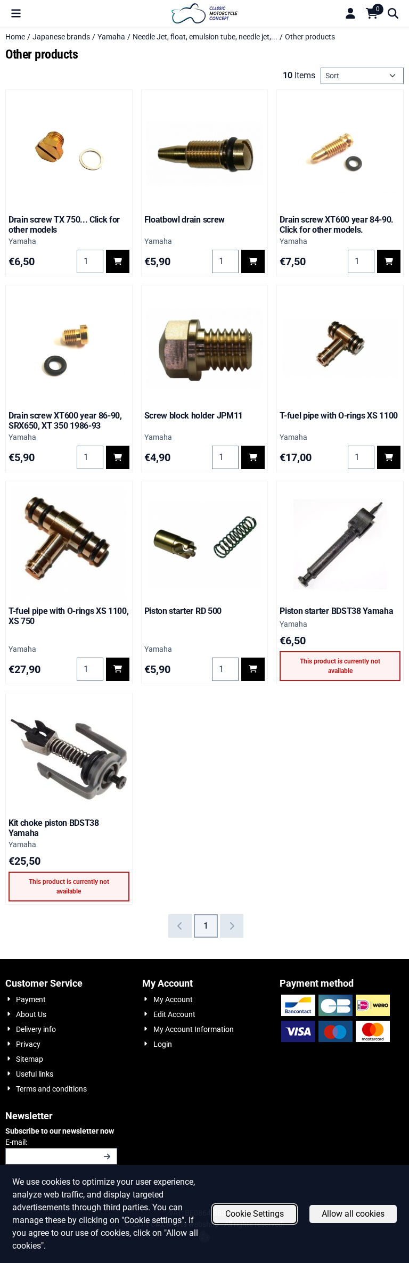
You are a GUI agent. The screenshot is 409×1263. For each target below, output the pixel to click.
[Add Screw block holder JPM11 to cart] (253, 457)
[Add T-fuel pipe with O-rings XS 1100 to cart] (388, 457)
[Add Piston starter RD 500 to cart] (253, 669)
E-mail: (61, 1141)
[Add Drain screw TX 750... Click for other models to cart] (117, 261)
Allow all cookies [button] (353, 1214)
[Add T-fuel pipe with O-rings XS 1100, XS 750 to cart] (117, 669)
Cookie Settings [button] (254, 1214)
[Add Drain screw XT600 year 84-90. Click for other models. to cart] (388, 261)
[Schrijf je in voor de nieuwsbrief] (107, 1156)
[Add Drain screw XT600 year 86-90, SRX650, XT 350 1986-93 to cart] (117, 457)
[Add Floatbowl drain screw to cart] (253, 261)
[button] (16, 13)
